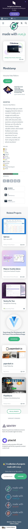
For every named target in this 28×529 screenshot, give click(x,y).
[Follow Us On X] (21, 23)
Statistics (7, 176)
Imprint (19, 522)
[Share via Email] (11, 181)
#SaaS (10, 57)
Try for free (14, 14)
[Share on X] (8, 181)
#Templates (16, 276)
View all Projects (14, 411)
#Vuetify (13, 57)
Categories (3, 23)
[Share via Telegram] (15, 181)
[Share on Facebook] (4, 181)
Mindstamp (9, 68)
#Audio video (18, 57)
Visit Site (7, 81)
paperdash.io (8, 363)
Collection (5, 18)
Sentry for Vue (9, 301)
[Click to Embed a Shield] (10, 173)
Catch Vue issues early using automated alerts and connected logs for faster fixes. (19, 89)
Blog (14, 18)
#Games (9, 403)
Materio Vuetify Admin (12, 269)
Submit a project (14, 523)
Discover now (14, 339)
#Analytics (13, 244)
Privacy (15, 522)
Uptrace (6, 237)
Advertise (9, 522)
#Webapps (7, 57)
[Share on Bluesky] (18, 181)
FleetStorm (8, 396)
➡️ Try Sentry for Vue (19, 94)
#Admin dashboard (7, 276)
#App (4, 371)
